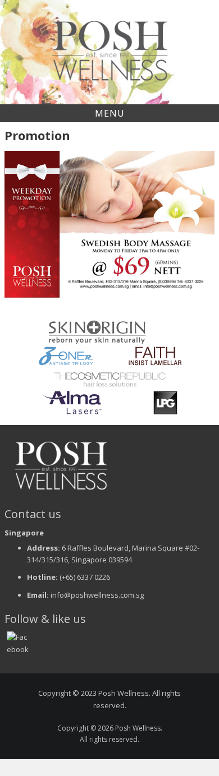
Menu (110, 113)
